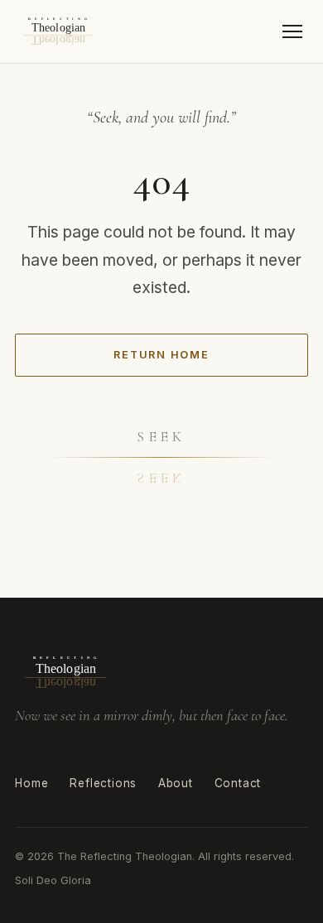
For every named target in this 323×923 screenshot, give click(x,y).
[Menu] (292, 32)
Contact (238, 783)
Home (31, 783)
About (175, 783)
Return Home (161, 355)
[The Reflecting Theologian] (58, 31)
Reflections (103, 783)
